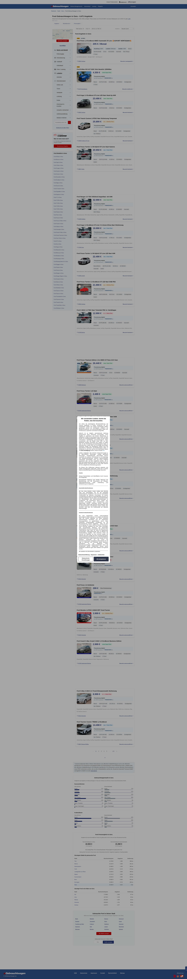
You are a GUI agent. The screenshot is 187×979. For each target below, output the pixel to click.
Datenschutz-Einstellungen (86, 559)
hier (104, 450)
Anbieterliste (101, 554)
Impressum (94, 554)
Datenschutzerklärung (84, 554)
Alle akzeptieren (101, 559)
